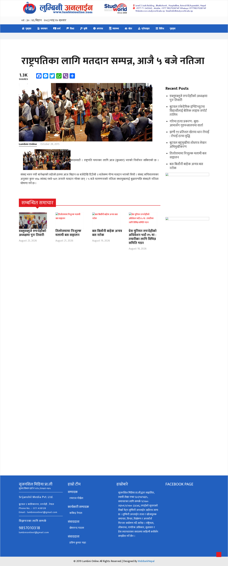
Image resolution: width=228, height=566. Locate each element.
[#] (158, 202)
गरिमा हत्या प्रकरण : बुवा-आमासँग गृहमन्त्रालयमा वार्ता (186, 123)
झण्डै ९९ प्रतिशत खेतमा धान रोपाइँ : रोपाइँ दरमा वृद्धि (189, 134)
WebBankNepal (146, 561)
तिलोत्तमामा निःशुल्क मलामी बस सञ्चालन (68, 233)
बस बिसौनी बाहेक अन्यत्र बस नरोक (107, 233)
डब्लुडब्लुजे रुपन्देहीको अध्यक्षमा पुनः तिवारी (32, 233)
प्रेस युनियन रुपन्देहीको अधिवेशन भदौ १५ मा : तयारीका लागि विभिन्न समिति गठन (143, 237)
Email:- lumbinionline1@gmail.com (38, 512)
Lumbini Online (28, 144)
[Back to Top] (218, 554)
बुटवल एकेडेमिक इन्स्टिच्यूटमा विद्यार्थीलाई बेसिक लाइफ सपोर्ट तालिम (188, 111)
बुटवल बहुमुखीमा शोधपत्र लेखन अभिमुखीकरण (188, 145)
